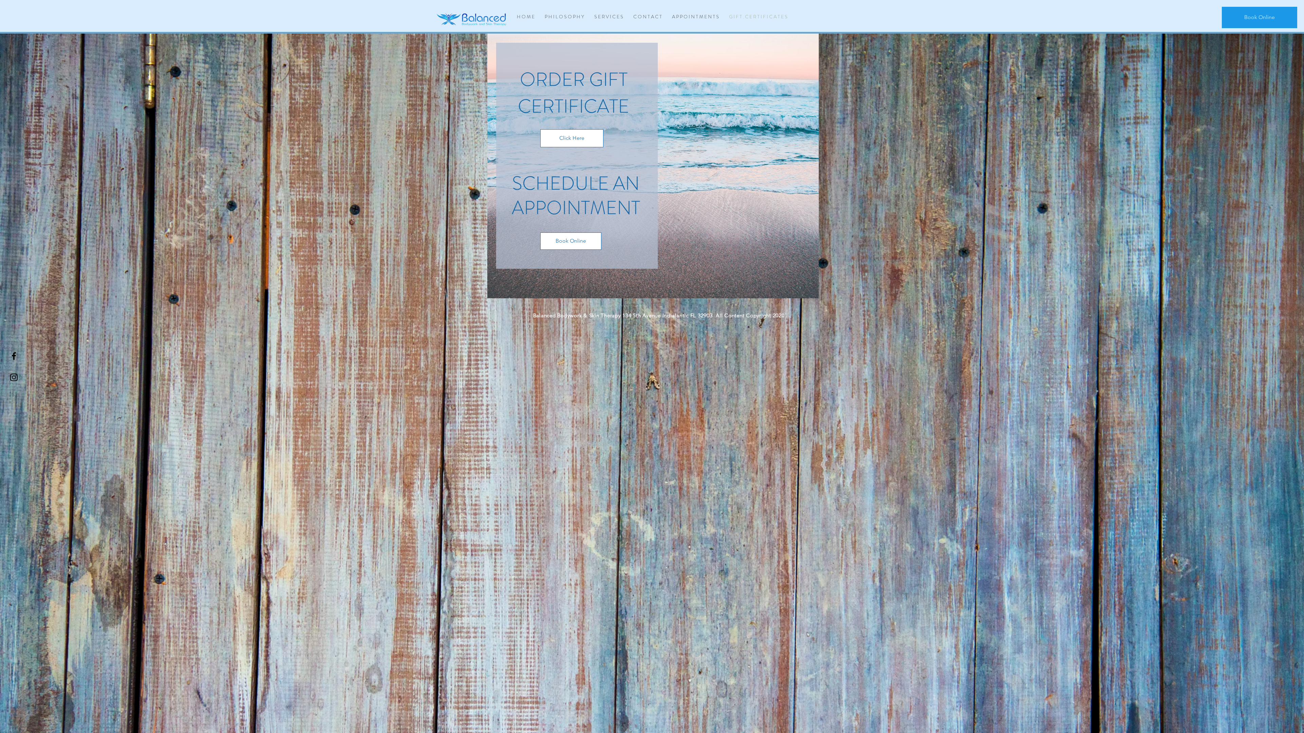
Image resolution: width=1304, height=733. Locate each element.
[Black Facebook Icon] (14, 356)
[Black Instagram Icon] (14, 377)
